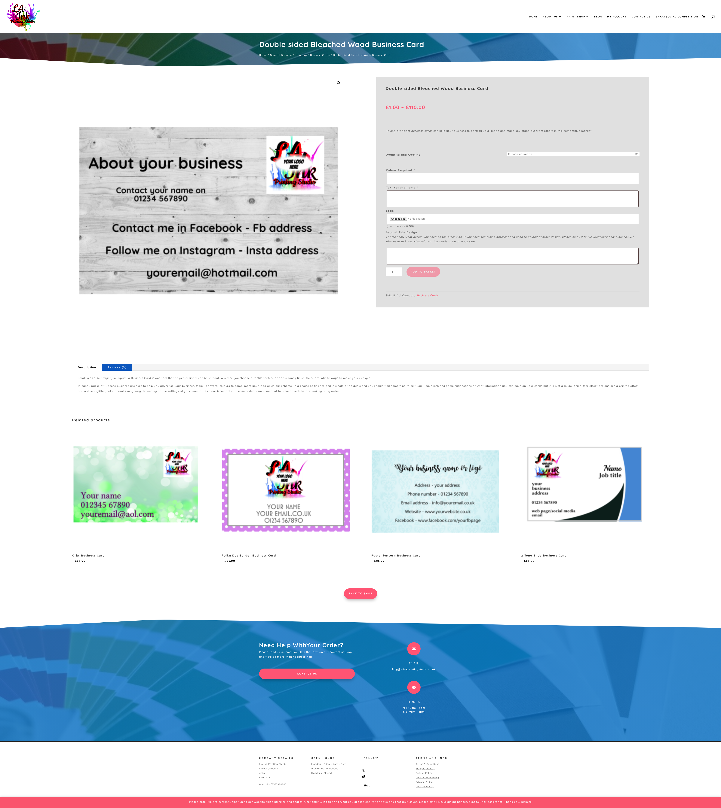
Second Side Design (403, 232)
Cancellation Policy (427, 777)
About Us (550, 16)
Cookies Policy (425, 786)
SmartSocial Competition (677, 16)
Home (533, 16)
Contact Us (641, 16)
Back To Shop (360, 593)
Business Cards (320, 54)
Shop (367, 785)
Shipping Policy (425, 768)
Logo (390, 210)
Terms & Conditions (427, 764)
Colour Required (400, 170)
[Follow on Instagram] (386, 776)
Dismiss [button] (526, 801)
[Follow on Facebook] (386, 764)
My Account (617, 16)
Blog (598, 16)
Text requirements (402, 187)
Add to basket (423, 271)
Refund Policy (424, 773)
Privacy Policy (424, 782)
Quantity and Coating (403, 154)
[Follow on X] (386, 770)
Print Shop (576, 16)
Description (87, 367)
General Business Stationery (288, 54)
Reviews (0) (117, 367)
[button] (338, 83)
